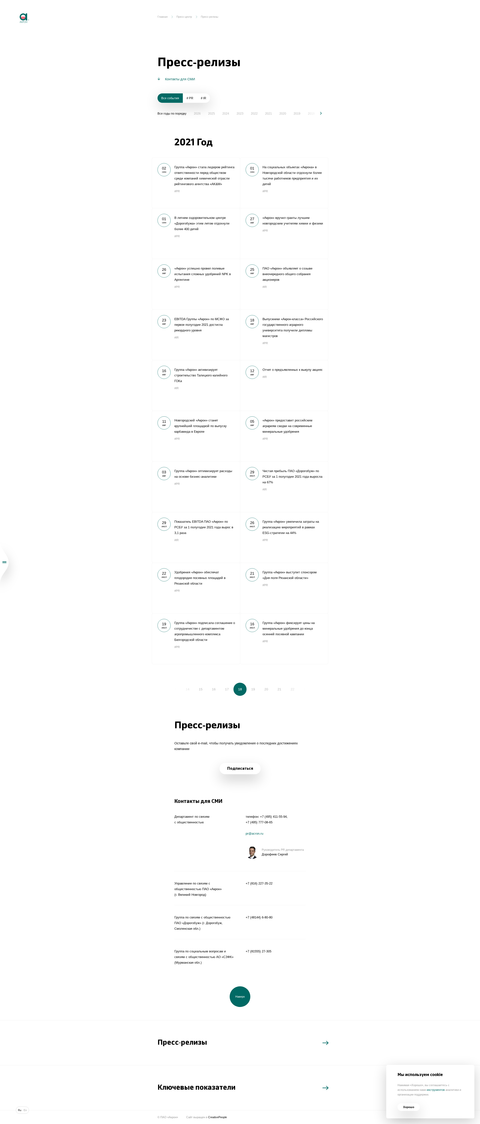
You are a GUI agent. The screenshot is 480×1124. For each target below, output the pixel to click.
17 (227, 689)
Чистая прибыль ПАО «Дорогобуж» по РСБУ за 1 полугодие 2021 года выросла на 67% (284, 486)
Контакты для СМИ (180, 79)
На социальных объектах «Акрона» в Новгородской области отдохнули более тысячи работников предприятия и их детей (284, 183)
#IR (264, 286)
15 (200, 689)
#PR (177, 191)
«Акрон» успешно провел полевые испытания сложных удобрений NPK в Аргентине (196, 284)
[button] (317, 113)
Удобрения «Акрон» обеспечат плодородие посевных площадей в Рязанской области (196, 588)
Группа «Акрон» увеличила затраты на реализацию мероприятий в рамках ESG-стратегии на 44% (284, 537)
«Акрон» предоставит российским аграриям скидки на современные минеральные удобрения (284, 436)
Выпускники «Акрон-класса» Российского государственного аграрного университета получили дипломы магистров (284, 334)
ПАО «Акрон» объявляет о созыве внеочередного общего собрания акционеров (284, 284)
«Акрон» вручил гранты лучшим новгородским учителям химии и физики (284, 233)
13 (174, 689)
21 (279, 689)
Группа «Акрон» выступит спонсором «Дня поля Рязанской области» (284, 588)
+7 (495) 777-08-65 (259, 822)
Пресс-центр (184, 16)
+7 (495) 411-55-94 (273, 816)
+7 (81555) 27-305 (258, 951)
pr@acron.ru (254, 833)
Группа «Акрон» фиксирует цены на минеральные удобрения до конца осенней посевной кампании (284, 638)
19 (253, 689)
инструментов (436, 1089)
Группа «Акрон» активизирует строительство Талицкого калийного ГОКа (196, 385)
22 (292, 689)
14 (187, 689)
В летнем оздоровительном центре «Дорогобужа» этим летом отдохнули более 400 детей (196, 233)
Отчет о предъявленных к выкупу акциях (284, 385)
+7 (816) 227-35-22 (259, 883)
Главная (163, 16)
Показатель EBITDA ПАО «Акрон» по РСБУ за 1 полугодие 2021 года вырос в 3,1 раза (196, 537)
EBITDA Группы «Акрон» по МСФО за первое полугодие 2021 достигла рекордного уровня (196, 334)
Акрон (16, 10)
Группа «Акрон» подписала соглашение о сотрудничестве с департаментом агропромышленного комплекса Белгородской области (196, 638)
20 (266, 689)
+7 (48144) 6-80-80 (259, 917)
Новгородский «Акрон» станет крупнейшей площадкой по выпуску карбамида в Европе (196, 436)
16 (214, 689)
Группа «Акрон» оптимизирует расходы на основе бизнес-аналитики (196, 486)
